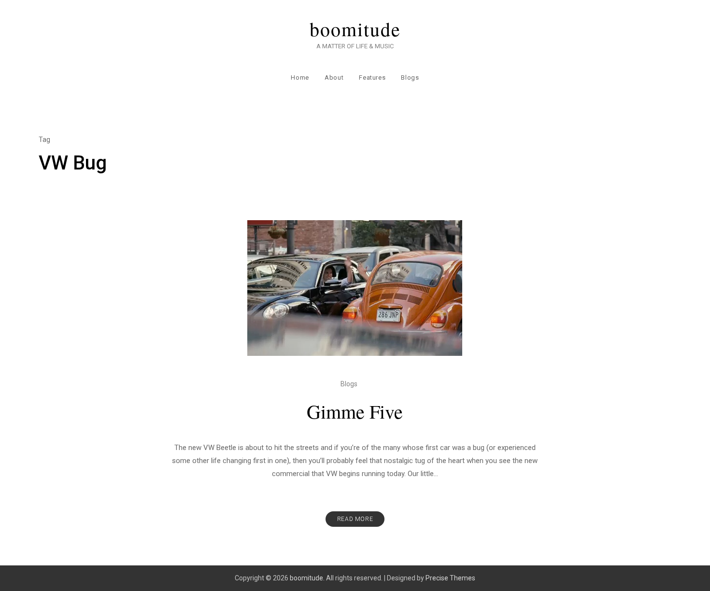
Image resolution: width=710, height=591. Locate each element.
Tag (44, 139)
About (334, 77)
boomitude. (307, 578)
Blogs (410, 77)
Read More (355, 519)
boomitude (355, 29)
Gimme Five (355, 411)
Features (372, 77)
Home (300, 77)
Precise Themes (450, 578)
